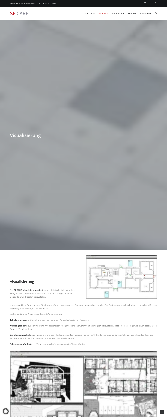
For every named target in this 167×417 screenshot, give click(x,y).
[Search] (156, 13)
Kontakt (132, 13)
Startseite (90, 13)
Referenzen (118, 13)
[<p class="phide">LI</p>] (146, 2)
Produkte (103, 13)
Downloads (145, 13)
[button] (5, 411)
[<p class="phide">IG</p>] (155, 2)
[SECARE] (19, 13)
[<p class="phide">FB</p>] (150, 2)
